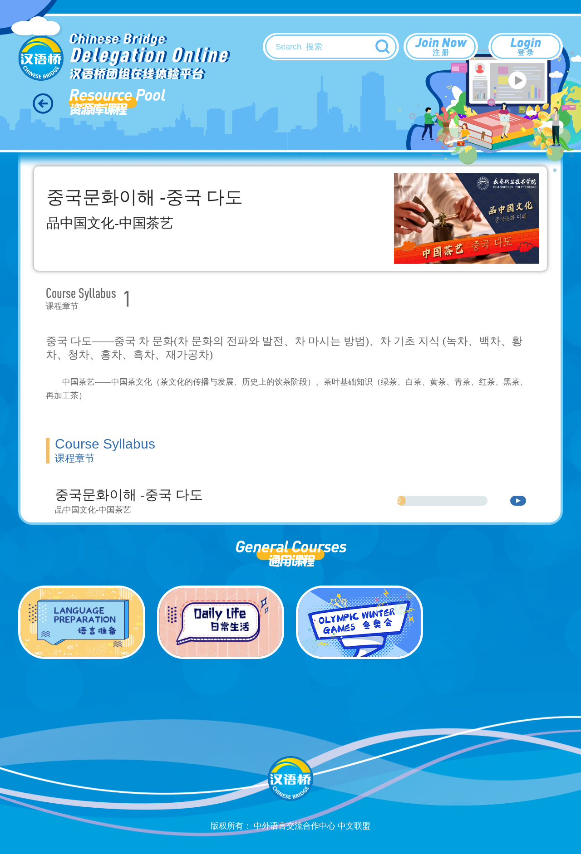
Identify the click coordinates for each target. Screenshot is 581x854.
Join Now (441, 45)
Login (525, 45)
